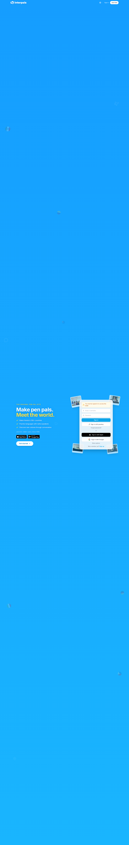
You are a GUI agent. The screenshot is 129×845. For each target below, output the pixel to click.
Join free (114, 2)
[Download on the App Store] (21, 436)
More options (96, 443)
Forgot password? (96, 427)
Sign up (101, 446)
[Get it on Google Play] (34, 436)
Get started (23, 443)
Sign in (106, 2)
